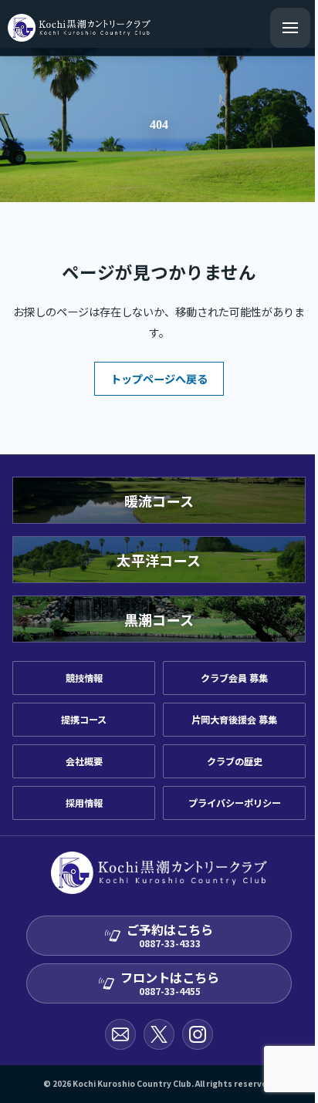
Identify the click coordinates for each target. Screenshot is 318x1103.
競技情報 (84, 678)
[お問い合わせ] (120, 1034)
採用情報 (84, 803)
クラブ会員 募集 (234, 678)
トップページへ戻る (159, 378)
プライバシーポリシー (234, 803)
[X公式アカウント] (159, 1034)
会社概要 (84, 761)
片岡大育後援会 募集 (234, 720)
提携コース (84, 720)
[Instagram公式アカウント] (197, 1034)
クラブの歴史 (234, 761)
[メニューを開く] (290, 28)
